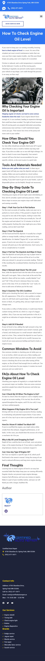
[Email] (6, 511)
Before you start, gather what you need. (15, 168)
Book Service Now (13, 23)
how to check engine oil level (12, 50)
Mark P (7, 506)
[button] (41, 16)
